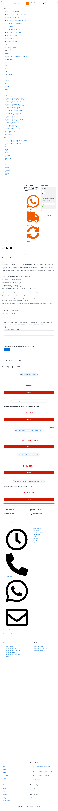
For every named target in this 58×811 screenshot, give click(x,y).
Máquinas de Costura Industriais (10, 180)
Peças (5, 137)
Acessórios (6, 50)
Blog (4, 176)
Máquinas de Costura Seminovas (12, 43)
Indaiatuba (7, 85)
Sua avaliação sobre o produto (12, 329)
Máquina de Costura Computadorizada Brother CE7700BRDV (18, 486)
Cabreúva (7, 88)
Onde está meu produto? (48, 2)
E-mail (5, 341)
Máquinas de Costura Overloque (13, 16)
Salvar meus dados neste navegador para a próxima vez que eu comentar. (19, 346)
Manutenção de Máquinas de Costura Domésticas (16, 55)
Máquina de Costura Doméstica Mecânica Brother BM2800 (18, 435)
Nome (5, 337)
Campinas (7, 81)
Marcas (5, 146)
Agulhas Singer (8, 49)
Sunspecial (7, 70)
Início (2, 180)
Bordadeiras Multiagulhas (12, 41)
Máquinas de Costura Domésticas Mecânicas (16, 14)
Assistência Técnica (7, 53)
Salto (6, 77)
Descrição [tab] (4, 254)
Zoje (6, 71)
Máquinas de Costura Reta (12, 35)
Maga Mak (7, 68)
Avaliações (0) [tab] (22, 254)
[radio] (43, 191)
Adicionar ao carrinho (48, 198)
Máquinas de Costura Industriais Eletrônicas (16, 20)
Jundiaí (6, 83)
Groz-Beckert (8, 73)
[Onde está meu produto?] (43, 3)
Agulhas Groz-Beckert (10, 46)
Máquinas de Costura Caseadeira (15, 25)
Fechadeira (10, 26)
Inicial (5, 8)
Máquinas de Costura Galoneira (13, 31)
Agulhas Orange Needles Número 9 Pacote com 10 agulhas (17, 379)
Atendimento (5, 161)
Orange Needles (8, 74)
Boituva (6, 89)
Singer (6, 62)
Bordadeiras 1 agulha (11, 40)
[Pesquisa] (27, 3)
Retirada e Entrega (9, 59)
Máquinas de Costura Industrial (12, 17)
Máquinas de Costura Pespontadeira (14, 34)
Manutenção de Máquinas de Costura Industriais (16, 56)
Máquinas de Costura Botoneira (15, 23)
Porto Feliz (7, 86)
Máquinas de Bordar (9, 38)
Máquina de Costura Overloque (13, 32)
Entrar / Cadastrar (34, 2)
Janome (7, 66)
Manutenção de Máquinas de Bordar (13, 58)
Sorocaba (7, 80)
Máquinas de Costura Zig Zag (12, 36)
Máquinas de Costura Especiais (13, 22)
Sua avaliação (7, 327)
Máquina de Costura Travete (14, 29)
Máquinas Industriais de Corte (13, 19)
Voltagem (44, 188)
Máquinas (5, 95)
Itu (5, 78)
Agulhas (5, 44)
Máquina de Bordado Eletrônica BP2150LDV (14, 460)
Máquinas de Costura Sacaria (14, 28)
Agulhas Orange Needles (10, 47)
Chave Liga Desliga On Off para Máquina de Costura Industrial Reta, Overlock (22, 406)
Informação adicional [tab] (13, 254)
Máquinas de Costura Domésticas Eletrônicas (16, 13)
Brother (7, 63)
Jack (6, 65)
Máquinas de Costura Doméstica (12, 11)
